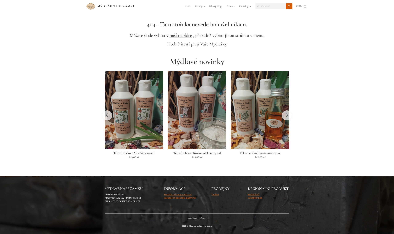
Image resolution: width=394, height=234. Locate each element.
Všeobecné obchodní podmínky (180, 197)
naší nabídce (181, 35)
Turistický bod (255, 197)
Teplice (215, 194)
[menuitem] (188, 6)
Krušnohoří (253, 194)
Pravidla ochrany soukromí (177, 194)
